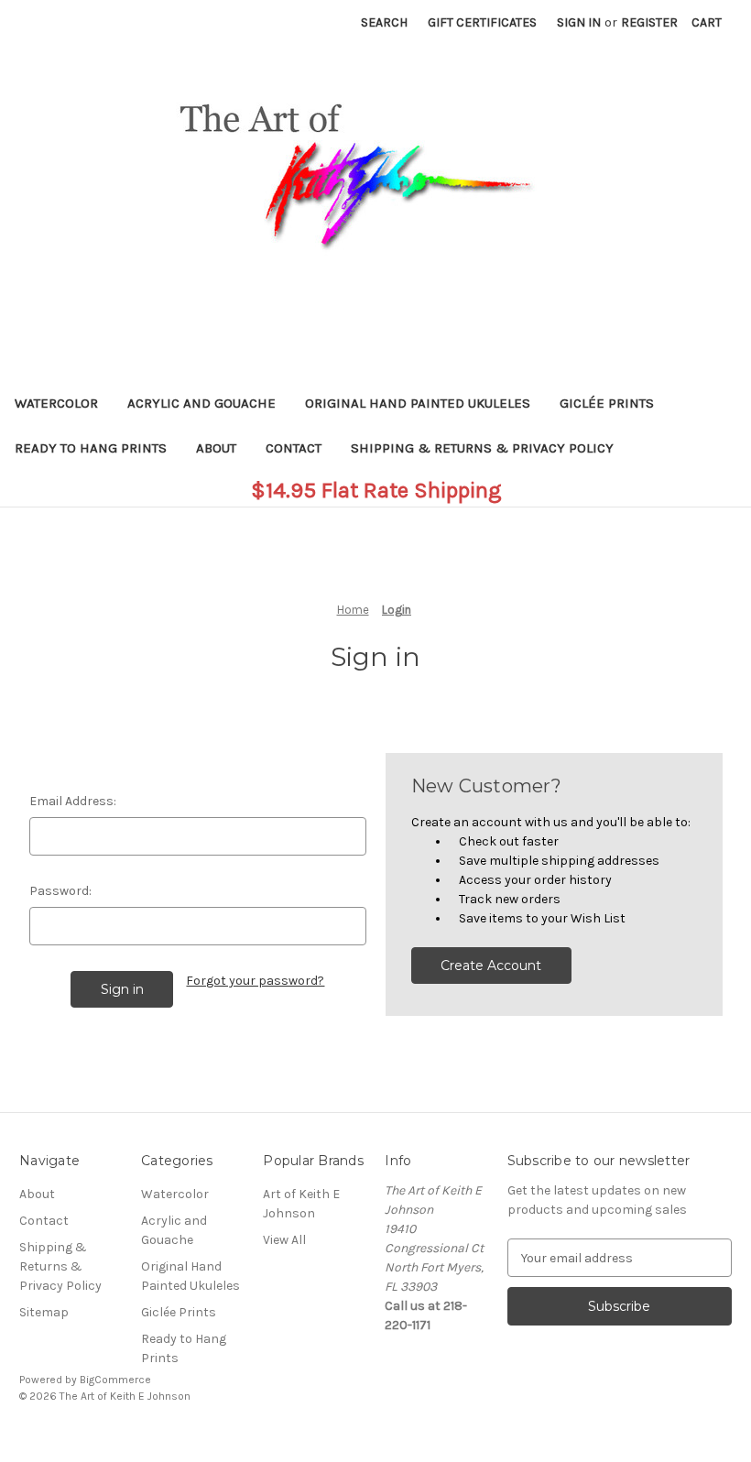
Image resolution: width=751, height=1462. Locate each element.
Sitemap (44, 1312)
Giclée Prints (607, 403)
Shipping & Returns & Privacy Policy (482, 448)
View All (284, 1240)
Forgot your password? (255, 980)
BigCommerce (115, 1379)
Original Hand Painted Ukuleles (417, 403)
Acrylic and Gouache (201, 403)
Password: (60, 891)
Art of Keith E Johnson (301, 1203)
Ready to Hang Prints (91, 448)
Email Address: (72, 801)
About (216, 448)
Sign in (579, 22)
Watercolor (56, 403)
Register (649, 22)
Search (384, 22)
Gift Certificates (482, 22)
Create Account (491, 965)
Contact (293, 448)
